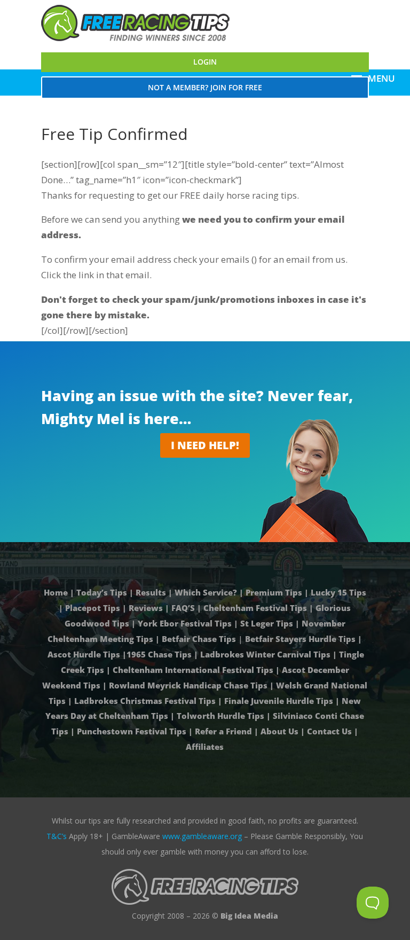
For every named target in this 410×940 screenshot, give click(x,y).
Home (57, 592)
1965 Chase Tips (159, 654)
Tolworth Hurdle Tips (220, 715)
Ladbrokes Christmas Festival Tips (145, 700)
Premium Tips (274, 592)
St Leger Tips (266, 623)
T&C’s (56, 836)
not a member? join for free (205, 87)
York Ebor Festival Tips (185, 623)
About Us (279, 731)
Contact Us (329, 731)
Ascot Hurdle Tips (84, 654)
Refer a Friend (223, 731)
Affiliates (205, 746)
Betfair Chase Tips (199, 638)
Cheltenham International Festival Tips (193, 669)
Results (151, 592)
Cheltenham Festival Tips (255, 607)
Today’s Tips (101, 592)
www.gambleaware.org (202, 836)
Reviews (146, 607)
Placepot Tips (92, 607)
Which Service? (206, 592)
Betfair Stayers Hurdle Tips (300, 638)
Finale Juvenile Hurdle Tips (278, 700)
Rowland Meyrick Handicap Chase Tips (188, 685)
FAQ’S (183, 607)
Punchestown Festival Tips (131, 731)
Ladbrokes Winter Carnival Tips (265, 654)
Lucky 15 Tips (338, 592)
